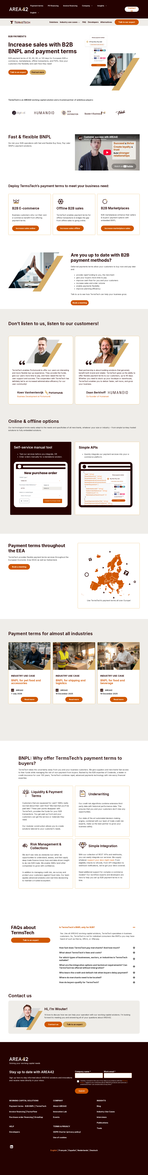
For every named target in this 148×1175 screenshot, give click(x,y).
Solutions (53, 22)
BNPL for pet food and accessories (26, 682)
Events (56, 1117)
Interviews (102, 1117)
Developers (93, 22)
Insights (100, 6)
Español (72, 1150)
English (53, 1150)
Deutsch (94, 1150)
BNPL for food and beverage (112, 682)
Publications (102, 1123)
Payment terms (36, 6)
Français (63, 1150)
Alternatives (106, 22)
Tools (99, 1128)
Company (86, 6)
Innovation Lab (60, 1111)
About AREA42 (60, 1106)
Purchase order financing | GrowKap (26, 1117)
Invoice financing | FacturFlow (23, 1111)
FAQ (84, 22)
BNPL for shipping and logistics (71, 682)
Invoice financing (70, 6)
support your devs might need (101, 860)
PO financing (53, 6)
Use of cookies (60, 1137)
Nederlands (82, 1150)
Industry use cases (68, 22)
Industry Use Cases (106, 1111)
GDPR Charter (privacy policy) (67, 1132)
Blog (99, 1106)
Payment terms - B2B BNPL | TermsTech (27, 1106)
